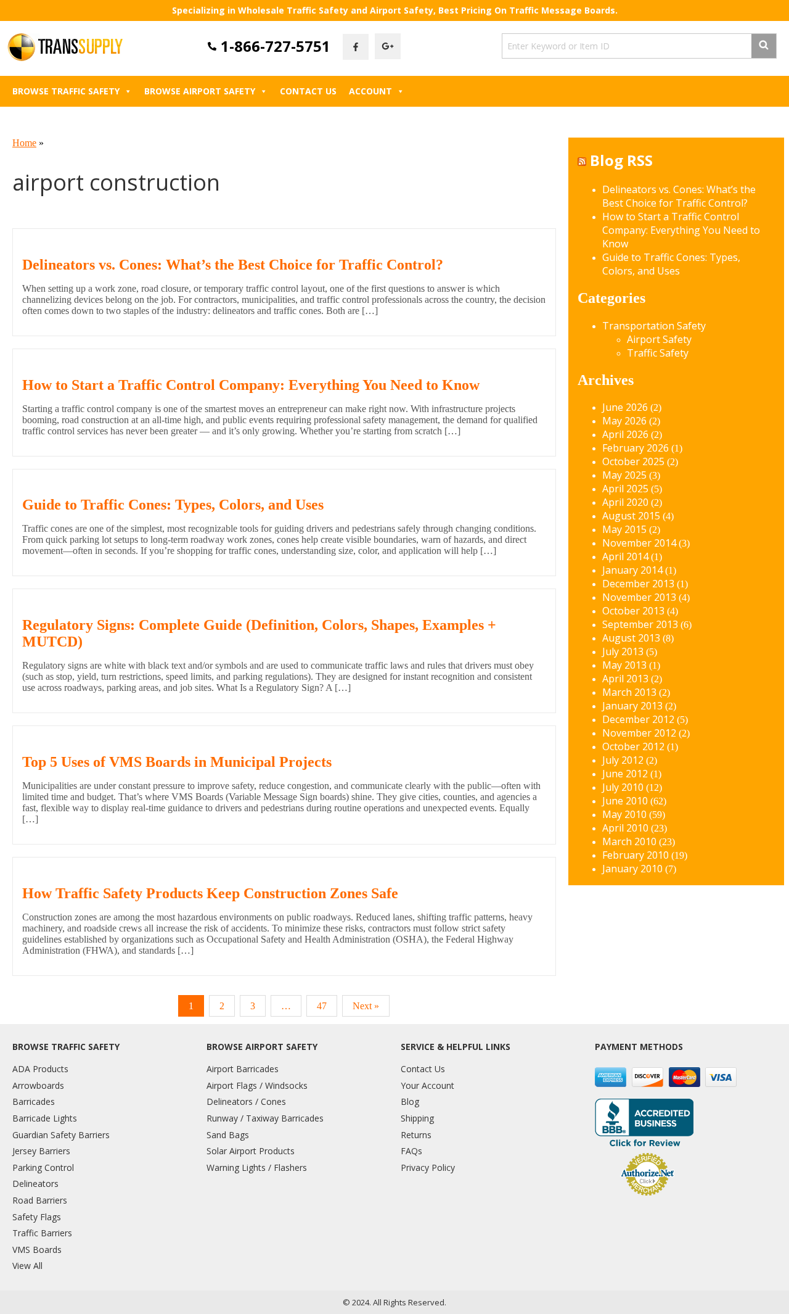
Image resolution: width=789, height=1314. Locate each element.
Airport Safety (659, 339)
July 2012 (623, 760)
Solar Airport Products (250, 1151)
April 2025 (625, 488)
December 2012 (638, 719)
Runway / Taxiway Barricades (265, 1118)
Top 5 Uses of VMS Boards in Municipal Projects (177, 762)
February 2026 (635, 448)
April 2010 (625, 828)
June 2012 (625, 773)
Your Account (427, 1085)
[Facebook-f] (356, 47)
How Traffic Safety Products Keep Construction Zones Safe (210, 893)
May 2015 (624, 529)
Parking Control (43, 1167)
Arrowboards (38, 1085)
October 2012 (633, 746)
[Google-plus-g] (388, 46)
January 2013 (632, 706)
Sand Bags (227, 1135)
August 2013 (631, 638)
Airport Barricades (242, 1069)
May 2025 (624, 475)
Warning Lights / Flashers (256, 1167)
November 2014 (639, 543)
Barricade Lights (44, 1118)
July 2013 (623, 651)
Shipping (417, 1118)
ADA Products (40, 1069)
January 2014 (632, 570)
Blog (410, 1101)
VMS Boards (37, 1249)
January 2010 (632, 868)
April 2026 (625, 434)
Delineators (35, 1183)
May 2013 (624, 665)
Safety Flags (36, 1217)
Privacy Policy (428, 1167)
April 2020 (625, 502)
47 (322, 1006)
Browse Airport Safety (199, 91)
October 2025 (633, 461)
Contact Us (308, 91)
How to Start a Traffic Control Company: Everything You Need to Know (251, 385)
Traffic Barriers (42, 1233)
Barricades (33, 1101)
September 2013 (640, 624)
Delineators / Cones (246, 1101)
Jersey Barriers (41, 1151)
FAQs (411, 1151)
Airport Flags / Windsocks (257, 1085)
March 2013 (629, 692)
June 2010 (625, 801)
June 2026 (625, 407)
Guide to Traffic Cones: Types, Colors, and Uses (173, 505)
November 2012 (639, 733)
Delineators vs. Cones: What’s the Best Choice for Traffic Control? (232, 265)
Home (24, 143)
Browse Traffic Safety (66, 91)
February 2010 (635, 855)
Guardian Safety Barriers (61, 1135)
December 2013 (638, 583)
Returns (416, 1135)
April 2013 (625, 678)
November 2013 (639, 597)
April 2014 (625, 556)
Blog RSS (621, 160)
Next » (366, 1006)
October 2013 (633, 611)
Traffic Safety (658, 353)
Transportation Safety (654, 326)
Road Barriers (39, 1200)
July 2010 (623, 787)
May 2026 (624, 421)
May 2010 (624, 814)
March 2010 (629, 841)
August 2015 (631, 516)
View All (27, 1265)
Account (370, 91)
